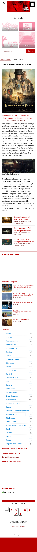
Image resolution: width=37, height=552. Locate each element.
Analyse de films (12, 341)
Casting (9, 352)
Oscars (8, 407)
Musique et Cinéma (13, 403)
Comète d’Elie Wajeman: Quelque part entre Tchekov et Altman (23, 295)
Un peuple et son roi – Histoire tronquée (22, 218)
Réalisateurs (10, 418)
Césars (8, 355)
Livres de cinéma (12, 396)
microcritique (11, 399)
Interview (9, 385)
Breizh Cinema (11, 348)
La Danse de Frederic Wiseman (22, 302)
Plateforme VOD (12, 414)
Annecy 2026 (11, 344)
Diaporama (10, 363)
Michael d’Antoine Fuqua (21, 319)
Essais (8, 429)
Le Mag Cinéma (5, 60)
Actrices (9, 337)
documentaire (11, 370)
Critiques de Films (12, 359)
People (8, 440)
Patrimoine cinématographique (17, 411)
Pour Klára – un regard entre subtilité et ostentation (22, 312)
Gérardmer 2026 (12, 377)
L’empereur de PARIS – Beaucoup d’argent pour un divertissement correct (18, 116)
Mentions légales (18, 526)
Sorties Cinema (11, 422)
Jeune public (10, 388)
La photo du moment (13, 444)
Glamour (9, 433)
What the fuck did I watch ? (16, 425)
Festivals (9, 374)
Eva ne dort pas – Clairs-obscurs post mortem (23, 229)
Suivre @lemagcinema (10, 457)
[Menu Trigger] (32, 4)
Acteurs (9, 333)
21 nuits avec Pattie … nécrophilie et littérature (24, 240)
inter (8, 381)
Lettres (8, 436)
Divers (8, 366)
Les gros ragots (11, 392)
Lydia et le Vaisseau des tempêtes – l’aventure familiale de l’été (23, 286)
